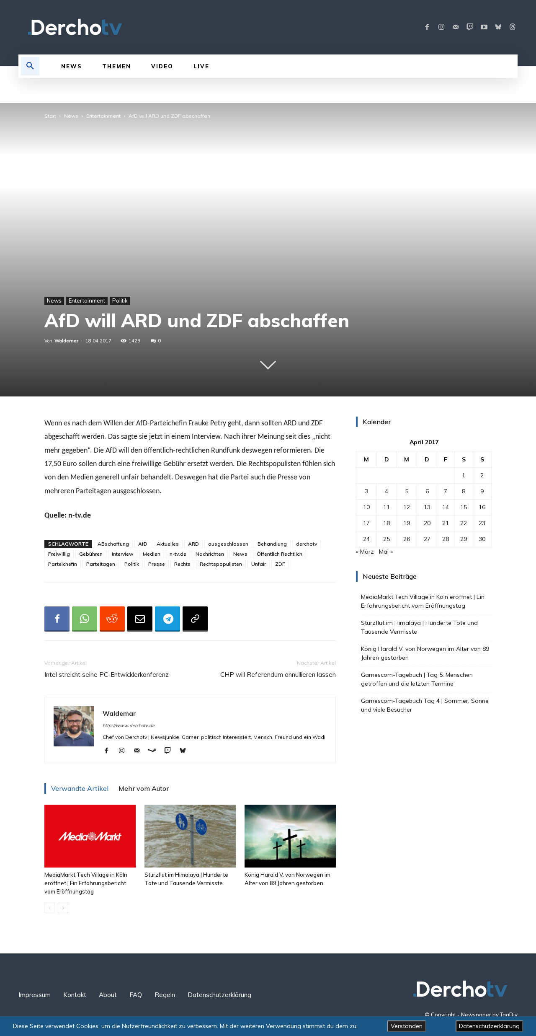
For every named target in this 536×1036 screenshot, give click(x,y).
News (71, 116)
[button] (30, 66)
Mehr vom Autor (144, 788)
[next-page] (63, 908)
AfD (142, 544)
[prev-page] (49, 908)
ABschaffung (113, 544)
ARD (193, 544)
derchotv (306, 544)
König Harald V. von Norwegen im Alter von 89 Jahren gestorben (425, 653)
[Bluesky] (498, 27)
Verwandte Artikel (79, 788)
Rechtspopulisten (221, 564)
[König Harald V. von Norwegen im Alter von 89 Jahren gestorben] (290, 836)
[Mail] (456, 27)
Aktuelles (168, 544)
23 (482, 523)
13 (427, 507)
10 (366, 507)
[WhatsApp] (84, 619)
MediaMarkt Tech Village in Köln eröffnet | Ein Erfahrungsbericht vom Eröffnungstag (85, 883)
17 (366, 523)
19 (406, 523)
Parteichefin (62, 564)
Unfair (258, 564)
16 (482, 507)
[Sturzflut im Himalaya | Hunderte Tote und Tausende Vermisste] (190, 836)
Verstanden (407, 1026)
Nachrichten (210, 554)
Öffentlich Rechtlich (279, 554)
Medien (151, 554)
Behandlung (272, 544)
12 (406, 507)
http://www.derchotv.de (129, 725)
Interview (123, 554)
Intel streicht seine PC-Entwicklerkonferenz (106, 675)
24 (366, 539)
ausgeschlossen (228, 544)
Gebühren (91, 554)
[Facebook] (427, 27)
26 (406, 539)
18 (386, 523)
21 (445, 523)
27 (427, 539)
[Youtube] (484, 27)
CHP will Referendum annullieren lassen (278, 675)
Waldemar (66, 341)
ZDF (280, 564)
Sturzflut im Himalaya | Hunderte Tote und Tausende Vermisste (419, 627)
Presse (156, 564)
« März (365, 551)
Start (50, 116)
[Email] (139, 619)
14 (445, 507)
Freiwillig (59, 554)
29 (463, 539)
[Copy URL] (195, 619)
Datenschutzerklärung (489, 1026)
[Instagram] (441, 27)
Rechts (182, 564)
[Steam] (155, 751)
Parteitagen (100, 564)
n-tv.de (178, 554)
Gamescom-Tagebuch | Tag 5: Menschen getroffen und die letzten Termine (417, 679)
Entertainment (103, 116)
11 (386, 507)
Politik (120, 300)
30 (482, 539)
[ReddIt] (112, 619)
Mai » (386, 551)
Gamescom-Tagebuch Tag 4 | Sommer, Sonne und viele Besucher (425, 705)
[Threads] (513, 27)
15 (463, 507)
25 (386, 539)
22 (463, 523)
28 (445, 539)
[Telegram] (167, 619)
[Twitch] (470, 27)
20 (427, 523)
